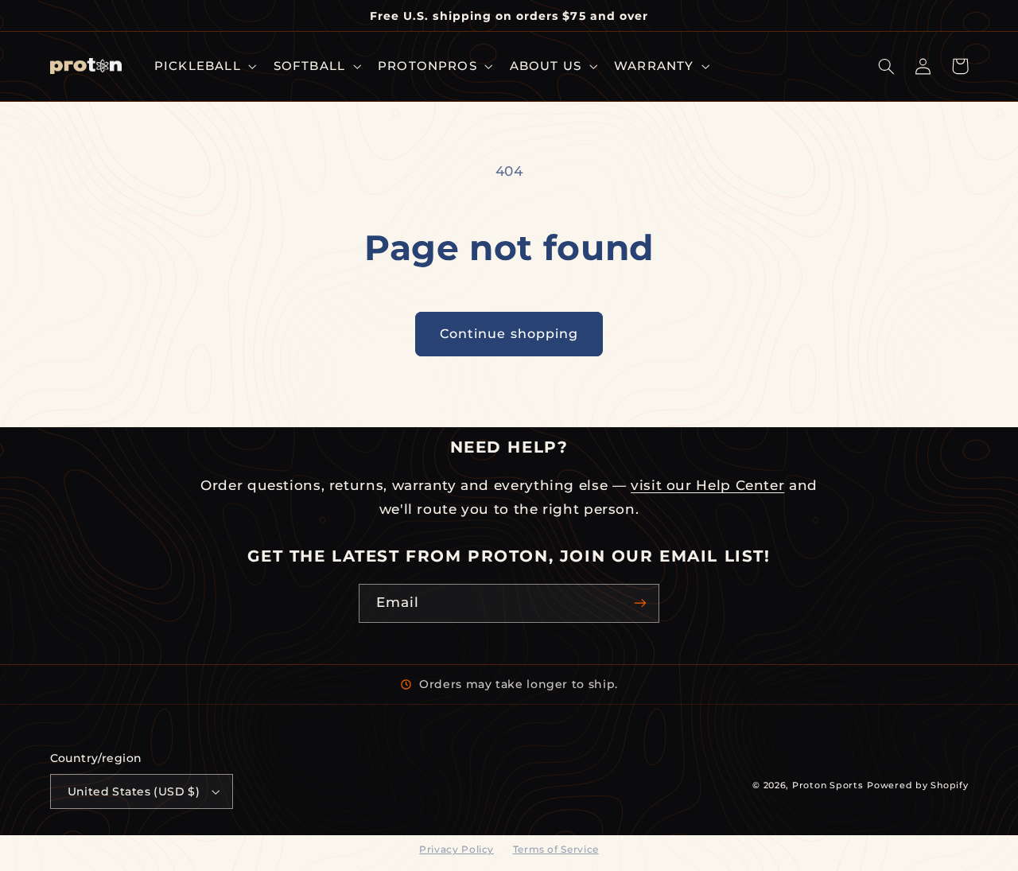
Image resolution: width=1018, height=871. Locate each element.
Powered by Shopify (917, 785)
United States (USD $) (134, 791)
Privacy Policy (456, 849)
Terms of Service (556, 849)
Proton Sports (828, 785)
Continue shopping (509, 333)
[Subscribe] (640, 603)
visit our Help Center (707, 485)
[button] (203, 66)
